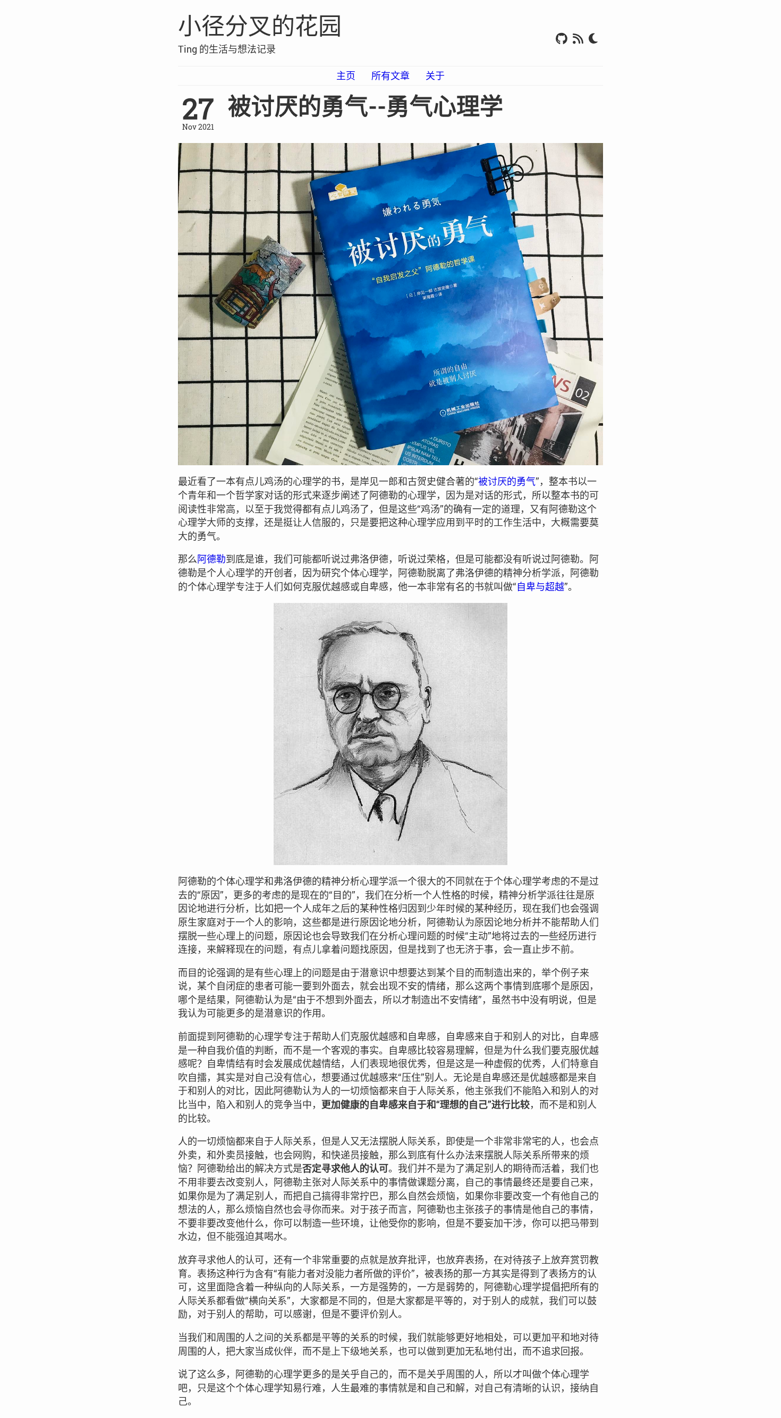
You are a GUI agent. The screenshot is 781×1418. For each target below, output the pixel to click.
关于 (435, 75)
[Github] (561, 39)
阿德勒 (211, 558)
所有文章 (390, 75)
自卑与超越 (540, 586)
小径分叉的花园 (260, 25)
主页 (345, 75)
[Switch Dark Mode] (593, 39)
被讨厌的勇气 (507, 481)
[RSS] (578, 39)
